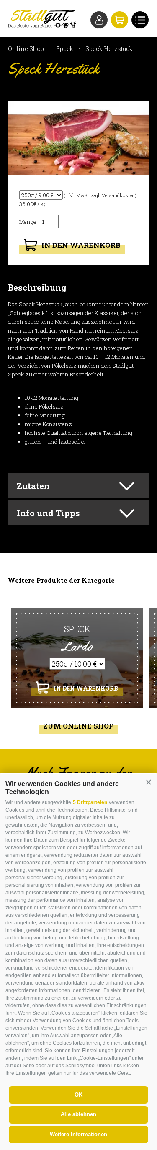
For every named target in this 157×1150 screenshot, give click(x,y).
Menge (28, 222)
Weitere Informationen (78, 1134)
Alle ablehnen (78, 1114)
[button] (148, 782)
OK (78, 1095)
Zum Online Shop (78, 726)
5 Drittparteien (90, 802)
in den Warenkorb (81, 244)
